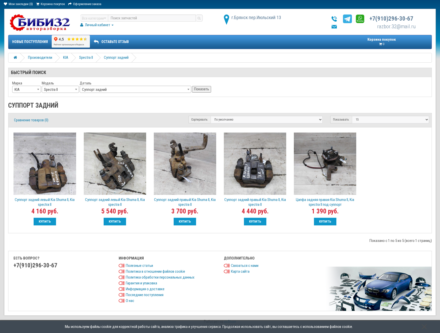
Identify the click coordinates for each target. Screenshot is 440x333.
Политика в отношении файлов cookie (155, 271)
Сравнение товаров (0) (31, 120)
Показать (201, 89)
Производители (40, 57)
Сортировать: (199, 119)
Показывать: (341, 119)
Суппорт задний (116, 57)
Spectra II (86, 57)
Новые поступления (30, 42)
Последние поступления (144, 295)
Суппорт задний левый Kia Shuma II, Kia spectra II (45, 202)
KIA (65, 57)
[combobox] (26, 89)
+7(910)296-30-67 (391, 18)
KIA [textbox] (17, 89)
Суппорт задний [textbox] (94, 89)
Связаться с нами (244, 265)
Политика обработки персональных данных (160, 277)
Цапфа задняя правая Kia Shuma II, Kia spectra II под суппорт (325, 202)
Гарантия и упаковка (141, 283)
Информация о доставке (145, 289)
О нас (130, 300)
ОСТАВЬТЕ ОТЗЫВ (115, 42)
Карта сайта (240, 271)
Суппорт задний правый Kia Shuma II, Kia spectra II (185, 202)
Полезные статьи (139, 265)
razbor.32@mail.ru (396, 26)
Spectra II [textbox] (51, 89)
